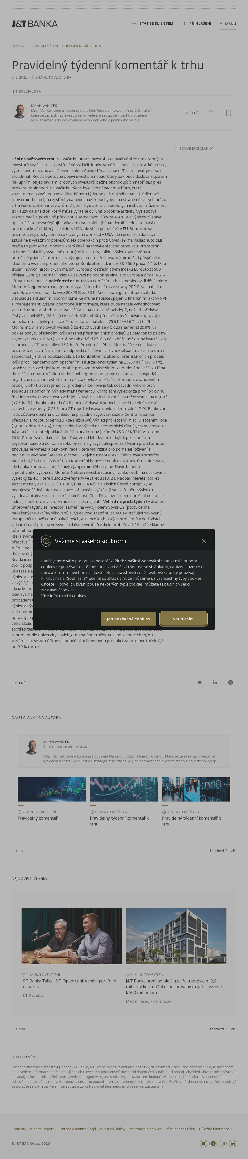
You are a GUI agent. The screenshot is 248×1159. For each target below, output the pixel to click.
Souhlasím (183, 618)
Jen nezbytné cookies (128, 618)
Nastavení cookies (57, 590)
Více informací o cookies (63, 595)
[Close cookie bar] (204, 541)
